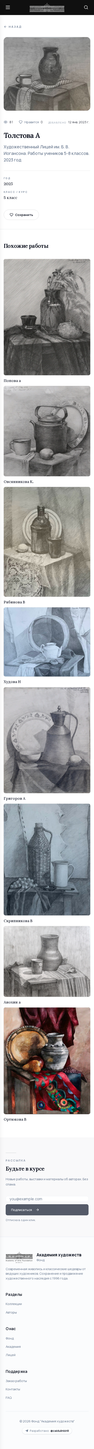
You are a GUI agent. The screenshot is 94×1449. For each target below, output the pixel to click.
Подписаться (21, 1210)
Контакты (13, 1389)
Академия (13, 1346)
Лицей (11, 1355)
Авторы (11, 1312)
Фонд (10, 1338)
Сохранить (24, 214)
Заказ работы (16, 1381)
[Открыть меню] (8, 7)
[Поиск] (86, 7)
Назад (15, 27)
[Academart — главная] (47, 7)
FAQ (9, 1397)
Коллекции (14, 1304)
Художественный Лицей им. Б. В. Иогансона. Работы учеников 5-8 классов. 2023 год (46, 153)
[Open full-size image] (47, 74)
